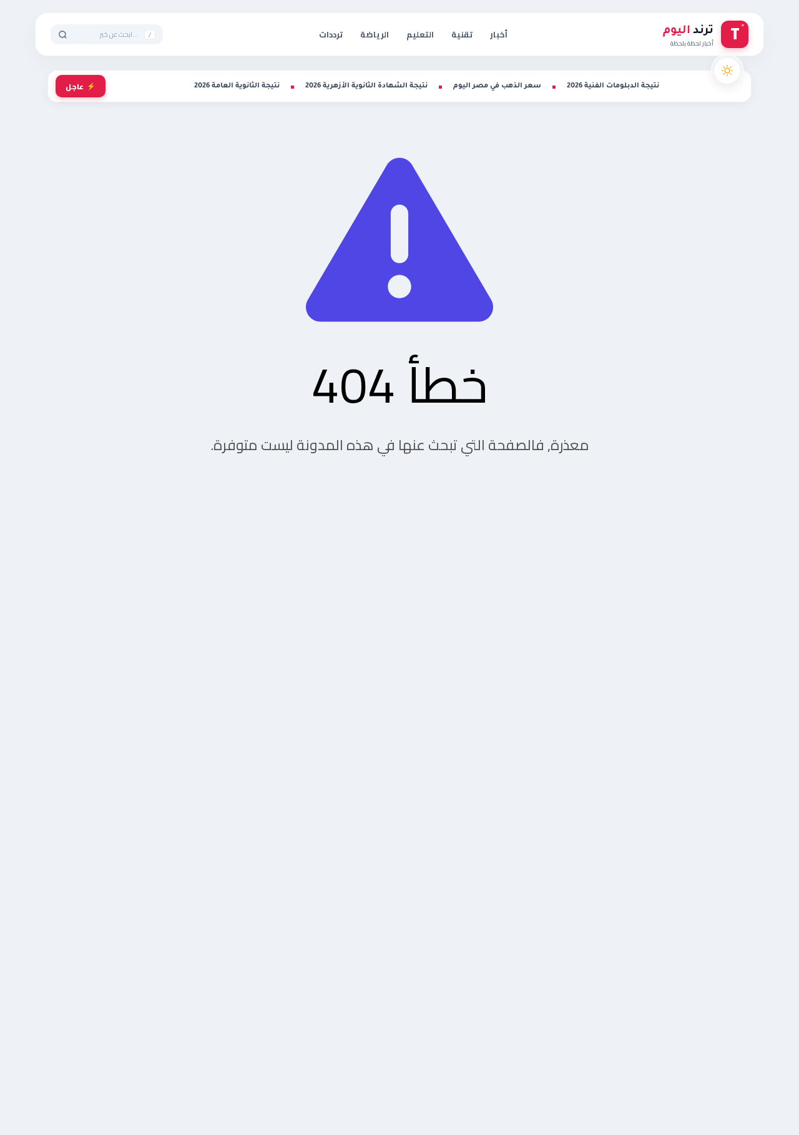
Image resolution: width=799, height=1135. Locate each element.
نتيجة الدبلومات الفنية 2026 (613, 86)
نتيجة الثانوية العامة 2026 (237, 86)
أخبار (498, 34)
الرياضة (374, 34)
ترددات (331, 34)
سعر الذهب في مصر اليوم (497, 86)
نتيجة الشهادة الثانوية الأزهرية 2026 (366, 86)
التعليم (420, 34)
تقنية (462, 34)
